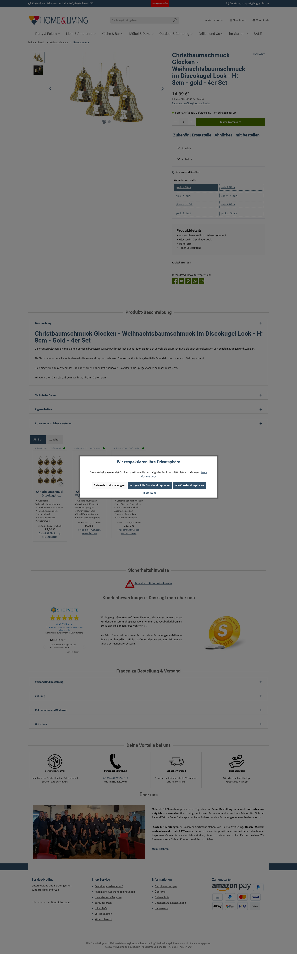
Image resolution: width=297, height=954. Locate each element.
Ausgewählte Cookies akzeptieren (150, 485)
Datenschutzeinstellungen (109, 485)
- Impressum (148, 493)
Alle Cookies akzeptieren (189, 485)
